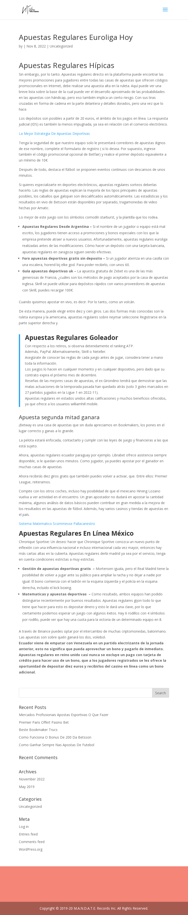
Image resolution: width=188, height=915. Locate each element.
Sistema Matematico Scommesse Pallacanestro (57, 523)
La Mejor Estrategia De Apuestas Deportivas (54, 133)
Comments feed (32, 841)
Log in (24, 826)
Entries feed (28, 834)
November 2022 (32, 779)
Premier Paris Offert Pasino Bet (44, 722)
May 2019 (27, 786)
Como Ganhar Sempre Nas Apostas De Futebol (56, 744)
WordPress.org (30, 849)
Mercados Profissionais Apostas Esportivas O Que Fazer (63, 714)
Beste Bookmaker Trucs (38, 729)
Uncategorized (30, 806)
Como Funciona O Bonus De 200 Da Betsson (55, 737)
